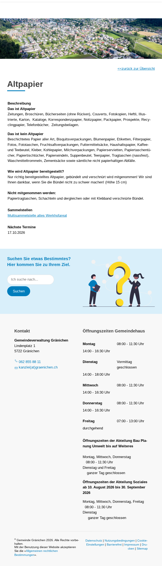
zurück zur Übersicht (138, 69)
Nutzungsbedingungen (120, 540)
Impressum (131, 544)
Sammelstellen (20, 210)
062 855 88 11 (30, 362)
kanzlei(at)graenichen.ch (38, 367)
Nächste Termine (22, 227)
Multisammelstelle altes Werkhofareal (37, 216)
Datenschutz (93, 540)
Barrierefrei (114, 544)
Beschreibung (19, 103)
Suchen (19, 291)
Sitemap (142, 548)
